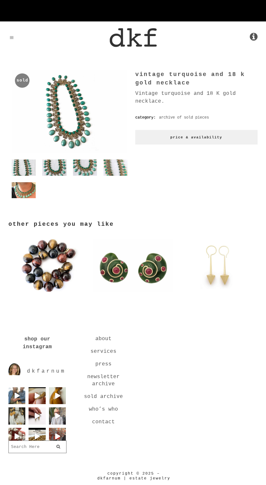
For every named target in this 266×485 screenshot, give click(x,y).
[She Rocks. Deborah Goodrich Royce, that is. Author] (57, 415)
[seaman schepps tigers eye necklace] (48, 293)
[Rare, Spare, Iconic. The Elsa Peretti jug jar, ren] (57, 395)
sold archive (103, 397)
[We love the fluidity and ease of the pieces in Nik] (37, 395)
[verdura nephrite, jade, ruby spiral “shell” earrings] (133, 293)
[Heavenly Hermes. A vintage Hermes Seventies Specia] (37, 436)
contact (103, 422)
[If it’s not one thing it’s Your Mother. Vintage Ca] (37, 415)
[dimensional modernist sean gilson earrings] (218, 293)
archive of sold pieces (184, 117)
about (103, 339)
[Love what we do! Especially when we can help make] (16, 395)
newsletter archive (103, 380)
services (103, 351)
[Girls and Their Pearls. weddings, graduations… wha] (16, 436)
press (103, 364)
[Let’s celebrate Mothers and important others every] (16, 415)
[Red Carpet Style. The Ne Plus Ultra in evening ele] (57, 436)
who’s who (103, 409)
